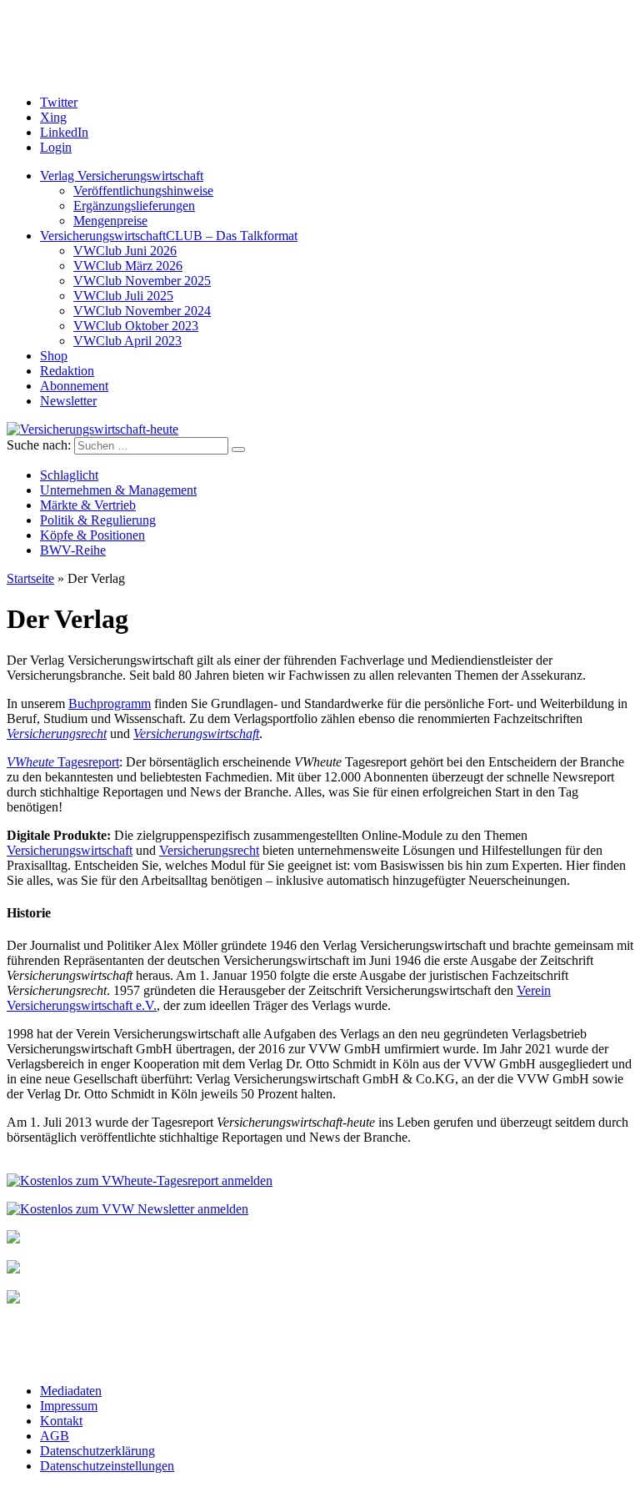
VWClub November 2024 (142, 311)
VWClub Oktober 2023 (135, 326)
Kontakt (61, 1421)
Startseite (30, 578)
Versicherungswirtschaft (196, 733)
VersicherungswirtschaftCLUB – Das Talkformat (169, 236)
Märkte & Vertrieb (88, 505)
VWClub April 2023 (127, 341)
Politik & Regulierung (98, 520)
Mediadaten (71, 1391)
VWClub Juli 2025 (123, 296)
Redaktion (67, 371)
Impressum (69, 1406)
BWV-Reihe (73, 550)
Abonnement (74, 386)
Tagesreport (63, 762)
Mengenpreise (110, 221)
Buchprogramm (109, 703)
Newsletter (68, 401)
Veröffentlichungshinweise (143, 190)
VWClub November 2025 (142, 281)
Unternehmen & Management (118, 490)
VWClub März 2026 (127, 266)
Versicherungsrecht (57, 733)
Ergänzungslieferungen (134, 205)
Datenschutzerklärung (97, 1451)
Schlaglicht (69, 475)
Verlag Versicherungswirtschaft (121, 175)
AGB (54, 1436)
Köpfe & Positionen (92, 535)
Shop (54, 356)
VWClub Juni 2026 (125, 251)
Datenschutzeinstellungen (107, 1466)
